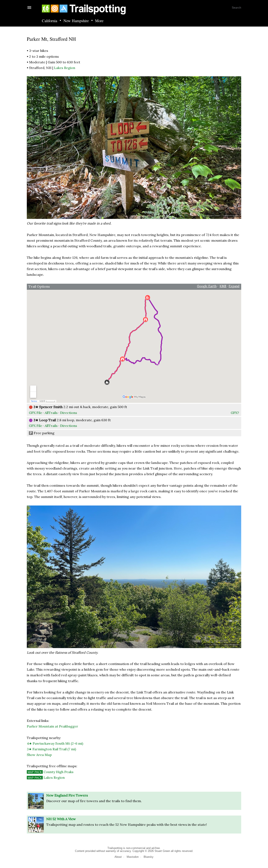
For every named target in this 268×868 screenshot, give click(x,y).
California (49, 21)
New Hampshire (76, 21)
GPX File (35, 413)
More (99, 21)
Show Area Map (39, 755)
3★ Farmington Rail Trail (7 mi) (51, 749)
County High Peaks (50, 772)
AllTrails (51, 413)
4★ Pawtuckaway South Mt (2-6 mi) (55, 743)
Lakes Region (64, 68)
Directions (68, 413)
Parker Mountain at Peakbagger (52, 726)
